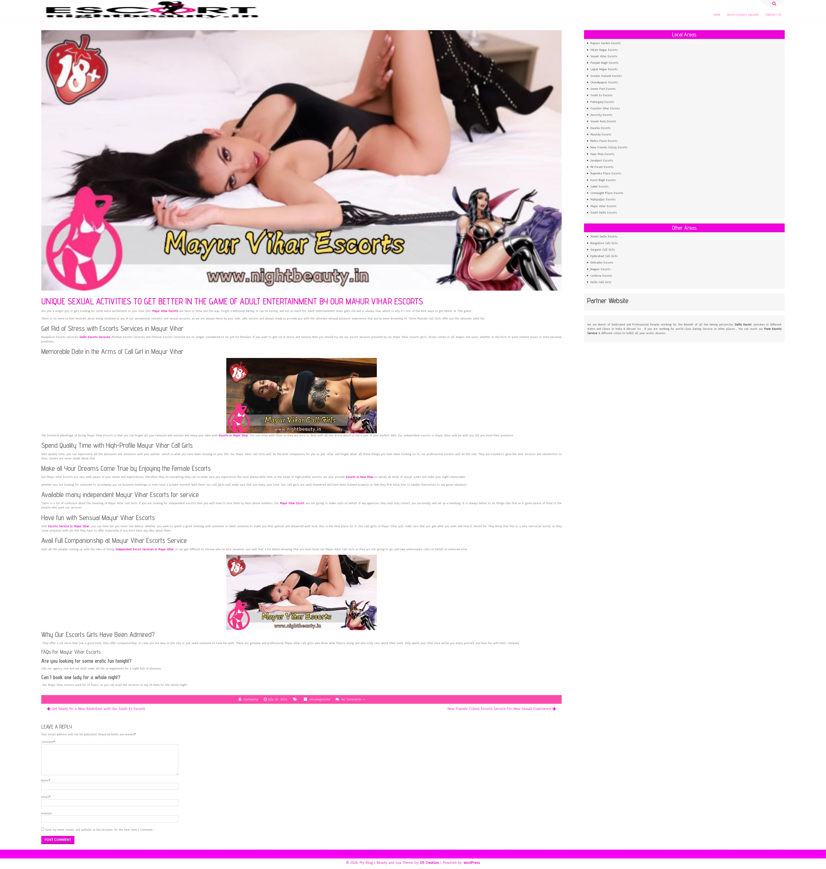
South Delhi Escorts (603, 213)
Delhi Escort (743, 324)
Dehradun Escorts (601, 262)
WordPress (472, 862)
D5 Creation (429, 862)
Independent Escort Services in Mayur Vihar (145, 549)
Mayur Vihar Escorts (165, 311)
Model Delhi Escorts (603, 236)
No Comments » (353, 699)
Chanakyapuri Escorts (604, 82)
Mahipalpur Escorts (602, 199)
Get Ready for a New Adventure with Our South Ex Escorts (98, 708)
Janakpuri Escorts (601, 160)
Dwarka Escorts (600, 128)
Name (45, 780)
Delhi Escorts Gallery (743, 15)
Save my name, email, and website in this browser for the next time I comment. (99, 830)
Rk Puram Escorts (601, 167)
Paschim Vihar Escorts (605, 108)
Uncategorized (320, 699)
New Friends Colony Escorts (608, 147)
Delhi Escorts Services (95, 337)
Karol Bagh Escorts (603, 180)
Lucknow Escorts (601, 276)
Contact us (773, 15)
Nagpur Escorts (600, 269)
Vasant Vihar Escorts (604, 56)
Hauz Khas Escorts (602, 154)
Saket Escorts (599, 186)
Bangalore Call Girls (604, 243)
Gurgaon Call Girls (602, 250)
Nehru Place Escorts (603, 141)
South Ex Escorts (601, 95)
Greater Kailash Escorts (606, 76)
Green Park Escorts (602, 89)
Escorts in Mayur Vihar (233, 435)
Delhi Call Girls (600, 282)
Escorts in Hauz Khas (359, 477)
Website (46, 813)
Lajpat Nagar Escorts (604, 69)
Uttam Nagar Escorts (604, 50)
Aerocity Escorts (601, 115)
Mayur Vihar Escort (292, 503)
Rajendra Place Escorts (605, 173)
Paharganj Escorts (602, 102)
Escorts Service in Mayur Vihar (68, 526)
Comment (47, 742)
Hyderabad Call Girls (603, 256)
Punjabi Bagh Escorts (604, 63)
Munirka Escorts (600, 134)
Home (717, 15)
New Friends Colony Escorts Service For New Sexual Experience (499, 708)
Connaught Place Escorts (606, 193)
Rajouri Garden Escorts (605, 43)
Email (45, 797)
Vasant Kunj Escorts (603, 121)
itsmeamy (251, 699)
